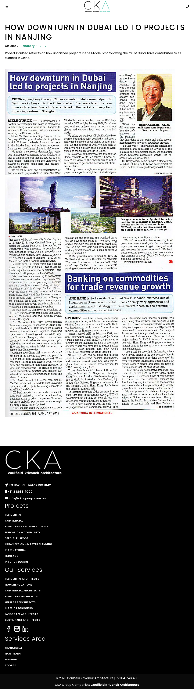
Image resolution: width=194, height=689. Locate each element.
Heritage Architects (20, 602)
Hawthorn (13, 653)
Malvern (11, 659)
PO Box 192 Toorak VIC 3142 (30, 485)
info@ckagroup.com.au (27, 498)
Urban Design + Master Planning (28, 544)
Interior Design (16, 562)
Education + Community (23, 532)
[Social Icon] (9, 629)
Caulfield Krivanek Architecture (115, 685)
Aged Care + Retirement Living (26, 526)
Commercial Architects (23, 590)
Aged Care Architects (21, 596)
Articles (10, 46)
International (15, 550)
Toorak (10, 665)
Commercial (14, 520)
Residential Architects (22, 579)
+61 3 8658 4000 (20, 492)
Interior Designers (19, 608)
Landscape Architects (21, 614)
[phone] (187, 6)
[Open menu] (8, 6)
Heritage (11, 556)
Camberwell (13, 648)
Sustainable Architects (22, 620)
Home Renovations (19, 585)
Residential (13, 515)
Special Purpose (16, 538)
